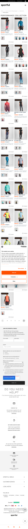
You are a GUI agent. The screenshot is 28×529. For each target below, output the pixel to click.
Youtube (22, 495)
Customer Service (11, 1)
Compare (12, 69)
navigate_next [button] (27, 38)
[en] (6, 5)
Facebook (5, 495)
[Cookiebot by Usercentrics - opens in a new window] (21, 247)
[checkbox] (13, 353)
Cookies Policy (5, 264)
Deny (14, 281)
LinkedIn (6, 496)
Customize (13, 276)
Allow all (14, 272)
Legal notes (7, 486)
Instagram (11, 495)
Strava (17, 495)
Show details (21, 268)
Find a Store (19, 1)
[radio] (13, 352)
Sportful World (8, 477)
